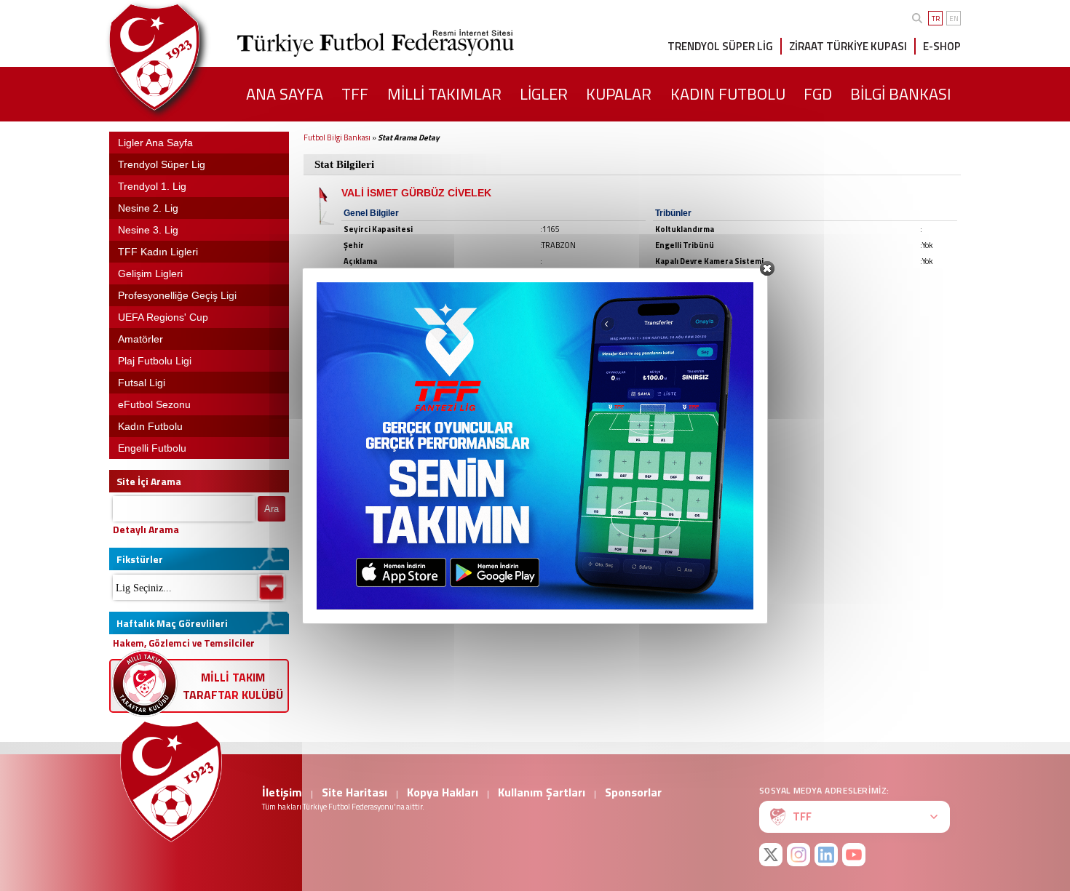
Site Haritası (354, 792)
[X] (770, 854)
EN (954, 18)
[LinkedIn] (826, 854)
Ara (271, 508)
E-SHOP (942, 46)
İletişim (282, 792)
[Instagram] (798, 854)
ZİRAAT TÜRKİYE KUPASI (848, 46)
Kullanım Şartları (541, 792)
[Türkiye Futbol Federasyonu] (178, 57)
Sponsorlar (633, 792)
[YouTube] (853, 854)
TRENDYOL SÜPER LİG (720, 46)
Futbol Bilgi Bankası (337, 137)
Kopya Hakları (442, 792)
